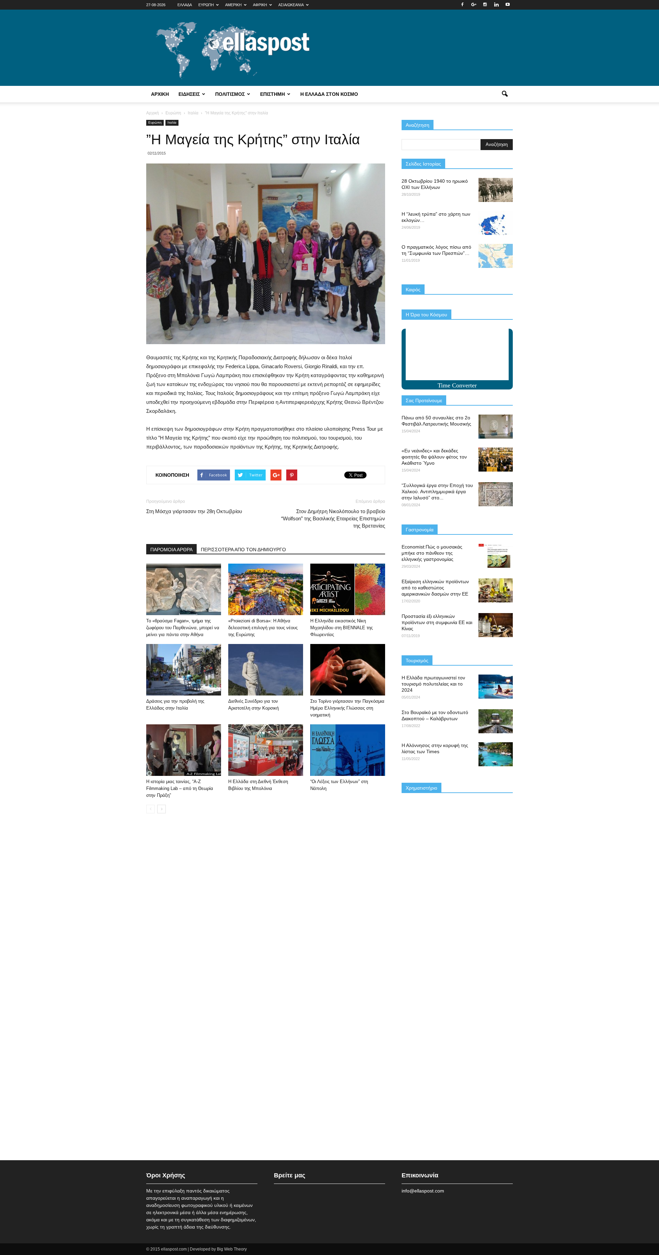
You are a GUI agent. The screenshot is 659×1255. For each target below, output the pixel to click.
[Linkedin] (496, 5)
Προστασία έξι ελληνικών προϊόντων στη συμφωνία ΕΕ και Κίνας (437, 622)
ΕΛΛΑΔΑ (184, 5)
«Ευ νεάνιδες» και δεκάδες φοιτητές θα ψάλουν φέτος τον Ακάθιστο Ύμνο (434, 457)
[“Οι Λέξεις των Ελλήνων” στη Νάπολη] (347, 750)
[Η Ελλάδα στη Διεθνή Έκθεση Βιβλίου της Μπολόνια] (265, 750)
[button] (504, 94)
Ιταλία (171, 122)
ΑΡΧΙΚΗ (160, 94)
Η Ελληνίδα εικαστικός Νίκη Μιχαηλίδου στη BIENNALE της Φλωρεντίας (341, 627)
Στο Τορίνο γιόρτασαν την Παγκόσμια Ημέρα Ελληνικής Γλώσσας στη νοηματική (347, 708)
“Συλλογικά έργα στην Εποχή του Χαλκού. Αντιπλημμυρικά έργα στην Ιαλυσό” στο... (437, 491)
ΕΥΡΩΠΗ (206, 5)
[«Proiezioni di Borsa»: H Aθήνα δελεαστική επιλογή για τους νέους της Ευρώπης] (265, 589)
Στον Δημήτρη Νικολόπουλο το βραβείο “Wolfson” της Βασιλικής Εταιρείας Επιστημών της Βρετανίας (333, 518)
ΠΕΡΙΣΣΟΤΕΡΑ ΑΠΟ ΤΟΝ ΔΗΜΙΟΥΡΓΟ (243, 549)
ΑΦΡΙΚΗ (260, 5)
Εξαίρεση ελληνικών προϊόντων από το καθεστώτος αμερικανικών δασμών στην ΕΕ (435, 588)
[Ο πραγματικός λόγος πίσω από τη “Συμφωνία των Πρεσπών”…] (495, 256)
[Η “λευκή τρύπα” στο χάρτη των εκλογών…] (495, 223)
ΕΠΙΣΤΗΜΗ (272, 94)
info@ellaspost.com (423, 1191)
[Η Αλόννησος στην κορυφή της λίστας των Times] (495, 754)
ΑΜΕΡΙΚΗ (233, 5)
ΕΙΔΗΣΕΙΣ (189, 94)
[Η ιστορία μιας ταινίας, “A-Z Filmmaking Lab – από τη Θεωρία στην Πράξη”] (183, 750)
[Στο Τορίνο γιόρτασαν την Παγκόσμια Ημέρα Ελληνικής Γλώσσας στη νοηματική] (347, 670)
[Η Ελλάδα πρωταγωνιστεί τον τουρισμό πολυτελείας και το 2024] (495, 687)
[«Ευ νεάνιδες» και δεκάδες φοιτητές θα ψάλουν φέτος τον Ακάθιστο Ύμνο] (495, 460)
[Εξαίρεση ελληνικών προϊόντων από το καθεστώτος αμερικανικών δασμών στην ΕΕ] (495, 590)
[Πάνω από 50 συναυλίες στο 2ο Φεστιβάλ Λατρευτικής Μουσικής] (495, 427)
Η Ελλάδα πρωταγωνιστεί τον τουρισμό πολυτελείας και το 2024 (433, 684)
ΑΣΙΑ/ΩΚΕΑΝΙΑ (291, 5)
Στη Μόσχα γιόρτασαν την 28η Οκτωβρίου (194, 511)
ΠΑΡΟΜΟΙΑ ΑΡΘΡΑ (171, 549)
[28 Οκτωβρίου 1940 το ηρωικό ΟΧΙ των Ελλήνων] (495, 190)
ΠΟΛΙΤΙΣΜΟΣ (230, 94)
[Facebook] (462, 5)
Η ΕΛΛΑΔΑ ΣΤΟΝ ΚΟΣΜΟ (329, 94)
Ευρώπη (155, 122)
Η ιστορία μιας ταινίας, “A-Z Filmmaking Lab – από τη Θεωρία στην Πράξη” (179, 788)
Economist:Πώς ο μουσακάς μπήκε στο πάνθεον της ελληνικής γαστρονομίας (432, 553)
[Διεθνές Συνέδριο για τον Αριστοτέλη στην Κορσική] (265, 670)
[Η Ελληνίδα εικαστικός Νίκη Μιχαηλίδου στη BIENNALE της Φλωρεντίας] (347, 589)
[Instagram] (485, 5)
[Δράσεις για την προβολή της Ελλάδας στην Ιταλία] (183, 670)
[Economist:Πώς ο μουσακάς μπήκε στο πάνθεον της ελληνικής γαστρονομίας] (495, 556)
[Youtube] (507, 5)
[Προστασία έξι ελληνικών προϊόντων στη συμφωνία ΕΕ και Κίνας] (495, 625)
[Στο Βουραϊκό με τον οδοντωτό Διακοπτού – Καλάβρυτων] (495, 721)
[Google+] (474, 5)
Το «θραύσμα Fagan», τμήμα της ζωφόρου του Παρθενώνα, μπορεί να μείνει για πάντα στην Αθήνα (182, 627)
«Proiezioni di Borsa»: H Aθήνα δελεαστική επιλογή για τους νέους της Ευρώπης (263, 627)
